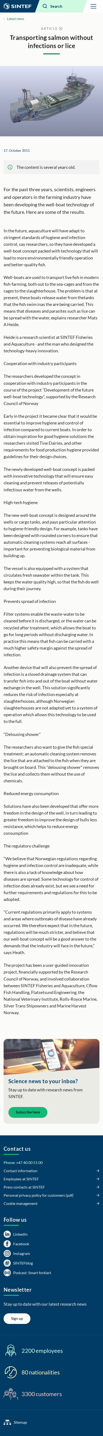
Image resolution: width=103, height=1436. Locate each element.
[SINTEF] (17, 6)
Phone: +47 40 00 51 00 (23, 1162)
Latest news (15, 19)
